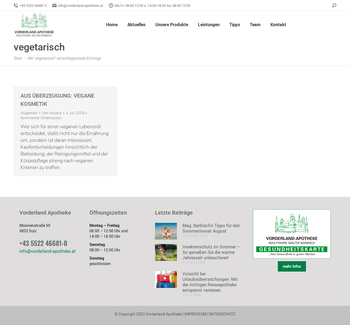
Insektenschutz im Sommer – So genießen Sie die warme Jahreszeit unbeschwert (211, 252)
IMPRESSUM (195, 314)
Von (52, 113)
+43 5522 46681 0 (33, 5)
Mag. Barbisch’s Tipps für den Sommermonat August (211, 228)
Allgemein (29, 113)
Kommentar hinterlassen (41, 118)
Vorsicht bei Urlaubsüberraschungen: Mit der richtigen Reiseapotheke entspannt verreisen (210, 282)
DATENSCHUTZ (221, 314)
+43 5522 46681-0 (43, 243)
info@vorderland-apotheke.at (80, 5)
